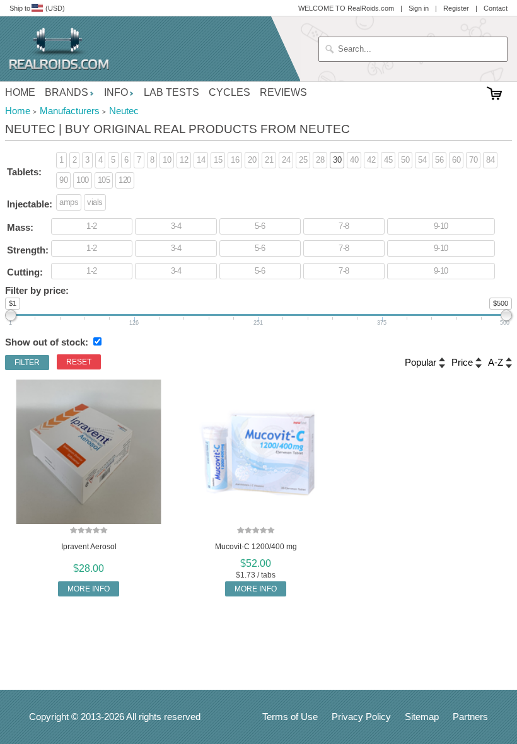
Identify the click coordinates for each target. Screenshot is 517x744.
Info (116, 92)
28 (320, 160)
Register (456, 8)
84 (490, 160)
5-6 (260, 226)
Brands (66, 92)
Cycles (229, 92)
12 (184, 160)
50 (405, 160)
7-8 (344, 226)
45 (388, 160)
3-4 (176, 226)
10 (167, 160)
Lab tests (171, 92)
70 (473, 160)
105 (104, 180)
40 (354, 160)
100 (82, 180)
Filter (27, 362)
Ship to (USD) (37, 8)
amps (68, 202)
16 (235, 160)
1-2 (91, 226)
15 (218, 160)
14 (201, 160)
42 (371, 160)
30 (337, 160)
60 (456, 160)
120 (125, 180)
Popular (420, 362)
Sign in (419, 8)
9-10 (441, 226)
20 (252, 160)
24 (286, 160)
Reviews (283, 92)
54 (422, 160)
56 (439, 160)
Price (462, 362)
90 (63, 180)
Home (20, 92)
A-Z (495, 362)
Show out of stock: (46, 342)
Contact (496, 8)
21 (269, 160)
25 (303, 160)
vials (95, 202)
